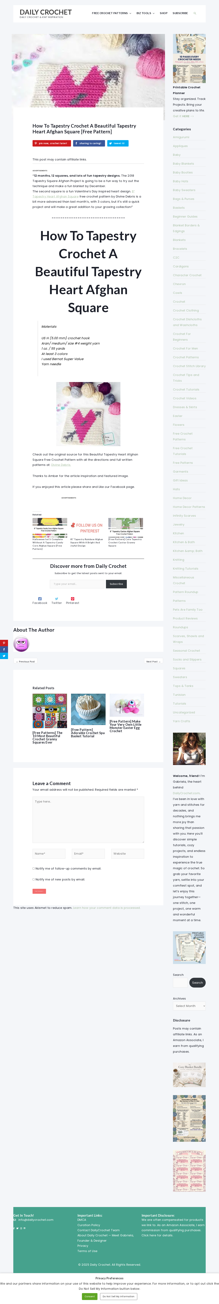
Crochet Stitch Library (189, 366)
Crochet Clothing (186, 310)
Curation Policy (88, 1225)
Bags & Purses (183, 199)
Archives (179, 999)
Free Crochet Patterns (110, 13)
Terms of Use (87, 1251)
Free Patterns (183, 463)
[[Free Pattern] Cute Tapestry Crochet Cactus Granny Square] (125, 528)
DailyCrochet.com (186, 793)
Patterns (179, 601)
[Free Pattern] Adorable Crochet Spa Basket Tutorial (88, 733)
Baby (177, 155)
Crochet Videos (184, 398)
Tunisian (179, 695)
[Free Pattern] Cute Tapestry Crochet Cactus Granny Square (125, 542)
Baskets (179, 208)
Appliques (180, 146)
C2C (176, 258)
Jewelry (179, 524)
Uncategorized (184, 712)
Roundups (180, 627)
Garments (180, 472)
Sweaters (180, 677)
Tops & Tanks (183, 686)
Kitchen (178, 533)
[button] (195, 13)
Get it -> (183, 116)
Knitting (178, 560)
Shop (164, 13)
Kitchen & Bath (184, 542)
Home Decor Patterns (189, 507)
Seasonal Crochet (186, 651)
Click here (149, 1235)
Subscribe (180, 13)
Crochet (179, 302)
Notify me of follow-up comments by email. (68, 869)
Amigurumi (181, 137)
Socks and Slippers (187, 659)
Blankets (179, 240)
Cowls (177, 293)
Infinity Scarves (184, 516)
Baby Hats (180, 181)
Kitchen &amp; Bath (187, 551)
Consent (90, 1296)
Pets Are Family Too (188, 610)
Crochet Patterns (186, 357)
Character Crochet (187, 275)
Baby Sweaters (184, 190)
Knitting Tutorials (185, 569)
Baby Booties (183, 172)
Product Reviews (185, 618)
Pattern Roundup (185, 592)
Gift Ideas (180, 480)
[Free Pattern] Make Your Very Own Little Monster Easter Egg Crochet (126, 726)
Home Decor (182, 498)
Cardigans (181, 266)
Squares (179, 668)
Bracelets (180, 249)
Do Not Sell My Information (119, 1296)
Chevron (179, 284)
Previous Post (25, 661)
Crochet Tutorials (186, 389)
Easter (177, 416)
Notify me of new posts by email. (60, 879)
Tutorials (179, 704)
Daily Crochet (46, 12)
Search (178, 975)
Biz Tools (144, 13)
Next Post (154, 661)
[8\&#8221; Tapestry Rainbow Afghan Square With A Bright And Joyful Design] (87, 528)
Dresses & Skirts (185, 407)
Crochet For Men (185, 348)
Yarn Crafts (181, 721)
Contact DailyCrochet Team (98, 1230)
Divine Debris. (61, 465)
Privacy (82, 1246)
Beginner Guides (185, 217)
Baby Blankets (183, 164)
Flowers (179, 425)
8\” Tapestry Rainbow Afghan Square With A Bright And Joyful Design (86, 542)
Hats (176, 489)
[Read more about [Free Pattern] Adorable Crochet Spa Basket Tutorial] (88, 709)
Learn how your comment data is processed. (107, 908)
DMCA (81, 1220)
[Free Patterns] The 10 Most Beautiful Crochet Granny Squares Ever (48, 737)
